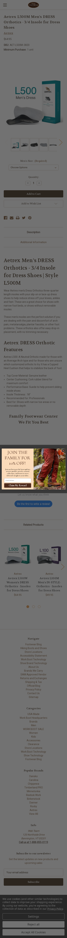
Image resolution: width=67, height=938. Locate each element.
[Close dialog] (63, 450)
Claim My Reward (17, 485)
